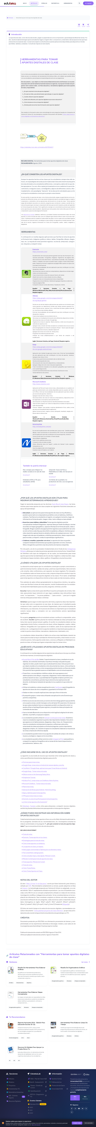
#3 (19, 1060)
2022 (31, 1107)
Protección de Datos (58, 1085)
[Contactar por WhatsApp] (71, 1112)
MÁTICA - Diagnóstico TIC (37, 1095)
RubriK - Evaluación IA (37, 1082)
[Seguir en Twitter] (86, 1108)
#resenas (69, 981)
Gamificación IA (35, 1091)
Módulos (11, 1082)
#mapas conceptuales (80, 981)
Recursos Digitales (15, 1101)
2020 (31, 1113)
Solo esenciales (89, 1123)
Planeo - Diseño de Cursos (36, 1087)
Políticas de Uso (56, 1082)
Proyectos (12, 1085)
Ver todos (84, 962)
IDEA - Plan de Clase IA (37, 1079)
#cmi (28, 1037)
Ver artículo (26, 475)
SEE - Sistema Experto (16, 1097)
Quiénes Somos (57, 1079)
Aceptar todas (77, 1123)
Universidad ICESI (57, 1089)
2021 (31, 1110)
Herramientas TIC (14, 1089)
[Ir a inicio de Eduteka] (10, 3)
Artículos (11, 17)
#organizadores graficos (58, 981)
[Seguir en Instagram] (75, 1108)
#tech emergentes (13, 1037)
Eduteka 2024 (37, 1104)
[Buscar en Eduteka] (79, 3)
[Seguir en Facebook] (71, 1108)
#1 (9, 1060)
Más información (36, 1124)
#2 (14, 1060)
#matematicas (20, 982)
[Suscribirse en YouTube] (78, 1108)
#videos (11, 982)
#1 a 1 (22, 1037)
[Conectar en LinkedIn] (82, 1108)
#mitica (76, 1036)
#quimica (29, 982)
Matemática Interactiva (15, 1092)
